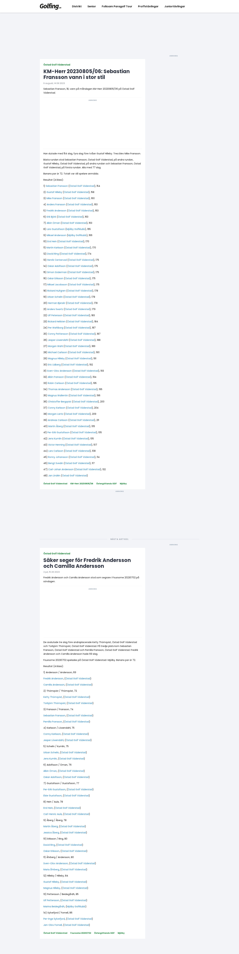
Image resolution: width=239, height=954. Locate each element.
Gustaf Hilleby (54, 192)
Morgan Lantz (55, 414)
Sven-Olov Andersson (59, 370)
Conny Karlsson (56, 407)
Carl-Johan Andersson (61, 469)
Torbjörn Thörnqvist (54, 703)
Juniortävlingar (174, 6)
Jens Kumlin (55, 438)
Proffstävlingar (148, 6)
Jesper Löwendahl (58, 340)
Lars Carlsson (55, 451)
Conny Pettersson (58, 333)
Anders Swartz (55, 309)
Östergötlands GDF (106, 483)
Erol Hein (52, 241)
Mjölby (123, 483)
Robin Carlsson (56, 383)
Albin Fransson (56, 377)
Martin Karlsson (55, 247)
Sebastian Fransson (57, 186)
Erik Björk (51, 216)
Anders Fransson (56, 204)
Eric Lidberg (54, 364)
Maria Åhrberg (51, 869)
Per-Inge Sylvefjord (54, 918)
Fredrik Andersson (56, 210)
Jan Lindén (54, 475)
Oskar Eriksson (55, 278)
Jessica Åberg (51, 832)
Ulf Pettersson (51, 900)
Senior (91, 6)
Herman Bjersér (56, 303)
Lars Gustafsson (56, 229)
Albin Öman (53, 223)
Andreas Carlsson (58, 420)
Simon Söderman (57, 272)
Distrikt (77, 6)
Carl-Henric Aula (52, 814)
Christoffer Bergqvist (59, 401)
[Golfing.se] (50, 6)
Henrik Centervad (57, 260)
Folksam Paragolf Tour (117, 6)
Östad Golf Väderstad (56, 64)
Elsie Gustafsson (52, 795)
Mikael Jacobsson (57, 284)
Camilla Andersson (54, 684)
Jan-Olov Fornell (52, 925)
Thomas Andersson (59, 389)
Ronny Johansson (58, 457)
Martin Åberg (55, 426)
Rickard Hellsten (57, 321)
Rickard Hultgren (56, 290)
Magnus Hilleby (56, 358)
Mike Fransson (54, 198)
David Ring (53, 253)
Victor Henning (56, 444)
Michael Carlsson (57, 352)
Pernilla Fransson (52, 721)
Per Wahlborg (55, 327)
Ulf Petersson (55, 315)
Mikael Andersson (56, 235)
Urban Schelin (55, 296)
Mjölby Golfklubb (75, 229)
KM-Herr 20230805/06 (81, 483)
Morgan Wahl (55, 346)
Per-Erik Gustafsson (58, 432)
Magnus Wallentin (58, 395)
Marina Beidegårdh (54, 906)
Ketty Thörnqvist (52, 697)
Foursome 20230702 (80, 933)
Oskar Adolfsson (56, 266)
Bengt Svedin (55, 463)
